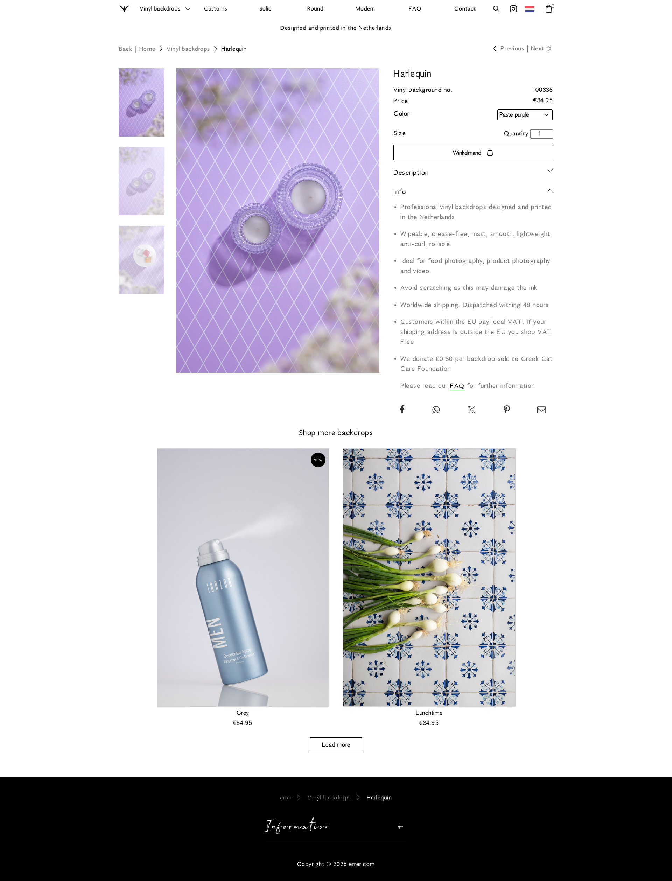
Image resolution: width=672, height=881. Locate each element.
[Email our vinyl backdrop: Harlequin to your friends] (542, 410)
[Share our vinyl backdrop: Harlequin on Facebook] (402, 410)
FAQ (457, 386)
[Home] (125, 9)
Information (298, 828)
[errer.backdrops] (513, 9)
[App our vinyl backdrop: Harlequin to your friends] (436, 410)
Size (400, 133)
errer (286, 797)
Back (125, 49)
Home (147, 49)
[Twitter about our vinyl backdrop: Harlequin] (472, 410)
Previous (512, 49)
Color (402, 114)
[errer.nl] (530, 9)
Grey (243, 713)
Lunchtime (429, 713)
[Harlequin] (507, 410)
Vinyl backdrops (160, 9)
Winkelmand (467, 153)
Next (537, 49)
